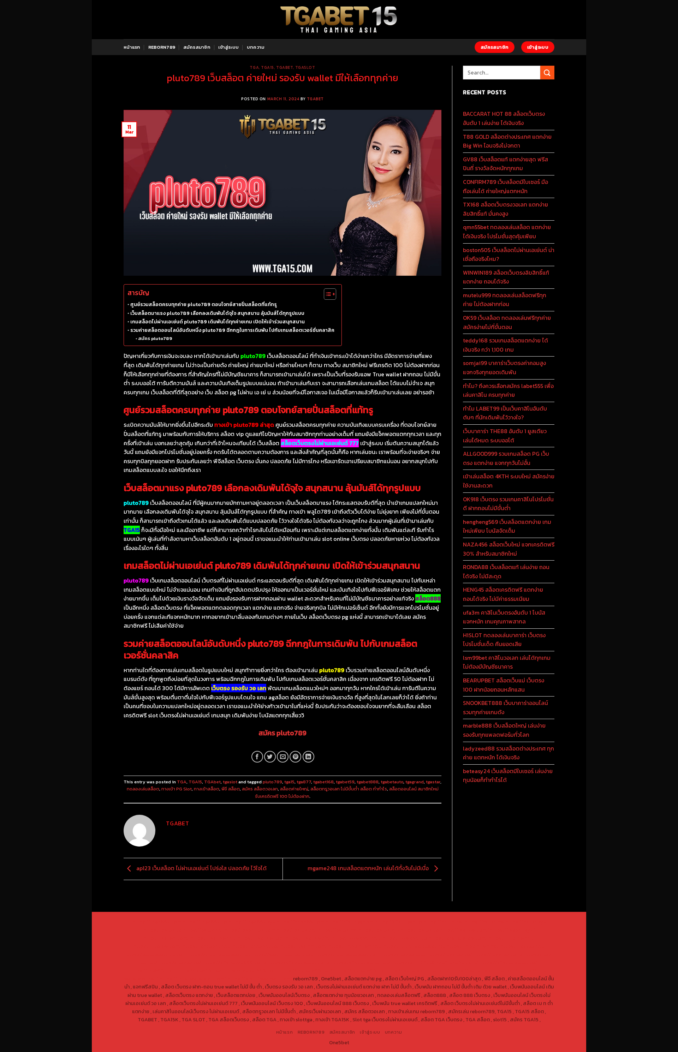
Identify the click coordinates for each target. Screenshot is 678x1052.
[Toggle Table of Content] (326, 294)
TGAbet (284, 67)
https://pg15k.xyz (525, 922)
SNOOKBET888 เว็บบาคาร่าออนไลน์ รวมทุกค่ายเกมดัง (505, 707)
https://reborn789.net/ (355, 946)
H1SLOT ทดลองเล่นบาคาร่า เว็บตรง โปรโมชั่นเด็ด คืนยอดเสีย (504, 639)
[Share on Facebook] (257, 757)
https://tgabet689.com (250, 970)
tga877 (304, 781)
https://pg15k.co (162, 930)
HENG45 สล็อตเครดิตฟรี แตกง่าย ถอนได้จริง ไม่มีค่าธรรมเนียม (503, 594)
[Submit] (547, 72)
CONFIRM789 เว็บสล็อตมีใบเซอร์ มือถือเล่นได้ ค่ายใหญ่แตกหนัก (505, 186)
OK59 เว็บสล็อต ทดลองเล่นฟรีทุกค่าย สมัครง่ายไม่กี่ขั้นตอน (507, 322)
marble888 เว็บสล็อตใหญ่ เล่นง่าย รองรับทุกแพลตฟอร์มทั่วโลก (504, 730)
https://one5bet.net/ (207, 946)
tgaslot (305, 67)
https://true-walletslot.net (414, 946)
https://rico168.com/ (157, 946)
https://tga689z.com (156, 922)
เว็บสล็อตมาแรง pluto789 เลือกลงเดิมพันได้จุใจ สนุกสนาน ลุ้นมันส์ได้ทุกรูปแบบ (217, 313)
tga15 (289, 781)
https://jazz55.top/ (403, 954)
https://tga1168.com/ (464, 930)
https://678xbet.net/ (356, 938)
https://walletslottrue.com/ (417, 970)
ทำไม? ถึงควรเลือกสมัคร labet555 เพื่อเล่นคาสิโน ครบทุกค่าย (508, 390)
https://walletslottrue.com (155, 954)
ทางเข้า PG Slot (176, 788)
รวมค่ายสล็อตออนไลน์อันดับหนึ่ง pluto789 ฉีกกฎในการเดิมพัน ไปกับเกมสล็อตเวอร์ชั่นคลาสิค (232, 330)
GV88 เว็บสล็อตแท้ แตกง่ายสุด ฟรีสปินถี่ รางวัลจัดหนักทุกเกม (505, 164)
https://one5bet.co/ (255, 946)
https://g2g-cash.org (349, 922)
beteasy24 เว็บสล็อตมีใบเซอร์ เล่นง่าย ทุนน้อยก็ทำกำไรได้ (508, 775)
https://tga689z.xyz (251, 922)
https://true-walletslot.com (347, 954)
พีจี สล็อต (230, 788)
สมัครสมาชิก (196, 47)
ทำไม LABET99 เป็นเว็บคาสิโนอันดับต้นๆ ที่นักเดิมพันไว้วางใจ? (505, 413)
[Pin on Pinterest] (295, 757)
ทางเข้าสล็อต (206, 788)
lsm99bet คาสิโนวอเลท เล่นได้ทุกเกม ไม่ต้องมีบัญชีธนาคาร (507, 662)
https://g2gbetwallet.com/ (299, 962)
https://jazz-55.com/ (498, 954)
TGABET (315, 99)
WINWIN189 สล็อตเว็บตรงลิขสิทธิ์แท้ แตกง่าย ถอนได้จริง (506, 277)
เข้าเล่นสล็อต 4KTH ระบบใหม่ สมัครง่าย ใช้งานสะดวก (508, 481)
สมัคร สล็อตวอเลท (260, 788)
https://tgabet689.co (358, 970)
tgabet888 (368, 781)
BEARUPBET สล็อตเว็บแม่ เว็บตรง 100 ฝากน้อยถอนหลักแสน (503, 685)
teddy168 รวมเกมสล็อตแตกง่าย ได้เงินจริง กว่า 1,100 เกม (505, 345)
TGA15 (267, 67)
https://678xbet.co (404, 938)
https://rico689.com (300, 922)
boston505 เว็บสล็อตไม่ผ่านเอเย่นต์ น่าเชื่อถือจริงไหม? (508, 254)
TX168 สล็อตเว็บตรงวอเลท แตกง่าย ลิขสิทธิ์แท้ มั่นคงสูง (505, 209)
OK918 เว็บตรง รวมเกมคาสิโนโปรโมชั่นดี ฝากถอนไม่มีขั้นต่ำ (508, 504)
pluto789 (272, 781)
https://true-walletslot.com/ (192, 978)
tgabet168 (323, 781)
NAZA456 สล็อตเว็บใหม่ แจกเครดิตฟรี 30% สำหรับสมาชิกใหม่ (508, 549)
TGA (254, 67)
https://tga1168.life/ (308, 938)
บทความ (256, 47)
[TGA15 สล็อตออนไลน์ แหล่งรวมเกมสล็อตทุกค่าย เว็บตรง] (339, 19)
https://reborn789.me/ (473, 946)
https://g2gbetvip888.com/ (234, 962)
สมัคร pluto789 (155, 338)
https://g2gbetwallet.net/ (361, 962)
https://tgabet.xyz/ (512, 930)
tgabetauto (392, 781)
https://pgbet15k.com (249, 930)
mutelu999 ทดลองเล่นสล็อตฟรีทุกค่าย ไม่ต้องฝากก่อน (504, 300)
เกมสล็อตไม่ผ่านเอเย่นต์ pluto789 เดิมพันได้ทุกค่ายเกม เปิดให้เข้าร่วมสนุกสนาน (217, 321)
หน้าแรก (132, 47)
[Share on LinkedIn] (308, 757)
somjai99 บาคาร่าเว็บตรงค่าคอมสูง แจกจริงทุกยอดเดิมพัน (504, 367)
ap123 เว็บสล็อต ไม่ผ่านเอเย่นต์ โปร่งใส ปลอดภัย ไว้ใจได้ (201, 868)
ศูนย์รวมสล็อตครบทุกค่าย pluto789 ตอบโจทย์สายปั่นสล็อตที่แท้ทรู (203, 304)
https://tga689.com (152, 970)
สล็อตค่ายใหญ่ (294, 788)
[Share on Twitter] (270, 757)
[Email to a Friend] (283, 757)
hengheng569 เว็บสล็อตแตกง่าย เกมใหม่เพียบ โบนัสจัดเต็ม (507, 526)
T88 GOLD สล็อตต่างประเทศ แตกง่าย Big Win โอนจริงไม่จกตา (507, 141)
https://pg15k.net (203, 930)
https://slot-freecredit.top (282, 954)
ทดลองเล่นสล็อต (143, 788)
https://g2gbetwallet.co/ (508, 962)
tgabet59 (345, 781)
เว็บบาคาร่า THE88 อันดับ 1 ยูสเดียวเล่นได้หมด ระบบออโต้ (505, 435)
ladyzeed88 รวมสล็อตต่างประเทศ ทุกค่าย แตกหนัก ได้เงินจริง (508, 753)
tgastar (433, 781)
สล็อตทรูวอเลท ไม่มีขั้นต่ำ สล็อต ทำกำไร (348, 788)
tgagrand (414, 781)
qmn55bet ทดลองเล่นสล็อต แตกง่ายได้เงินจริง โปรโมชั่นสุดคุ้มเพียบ (507, 231)
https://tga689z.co (204, 922)
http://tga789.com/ (166, 938)
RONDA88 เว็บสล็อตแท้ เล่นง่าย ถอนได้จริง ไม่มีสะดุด (506, 571)
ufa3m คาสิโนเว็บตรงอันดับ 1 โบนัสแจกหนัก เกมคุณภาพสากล (504, 617)
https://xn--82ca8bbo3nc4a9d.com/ (435, 962)
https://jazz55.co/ (180, 962)
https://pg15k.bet (443, 922)
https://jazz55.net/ (523, 946)
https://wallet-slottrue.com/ (483, 970)
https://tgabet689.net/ (305, 970)
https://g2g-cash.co (398, 922)
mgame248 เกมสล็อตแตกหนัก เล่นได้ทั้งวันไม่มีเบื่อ (369, 868)
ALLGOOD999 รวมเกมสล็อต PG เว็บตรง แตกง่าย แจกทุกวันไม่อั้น (506, 458)
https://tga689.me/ (199, 970)
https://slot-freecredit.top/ (259, 978)
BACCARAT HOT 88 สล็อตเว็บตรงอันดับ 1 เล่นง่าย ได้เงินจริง (504, 118)
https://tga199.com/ (303, 946)
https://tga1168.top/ (261, 938)
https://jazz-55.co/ (449, 954)
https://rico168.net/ (512, 938)
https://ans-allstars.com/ (458, 938)
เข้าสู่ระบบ (228, 47)
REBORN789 (161, 47)
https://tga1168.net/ (213, 938)
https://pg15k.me (484, 922)
